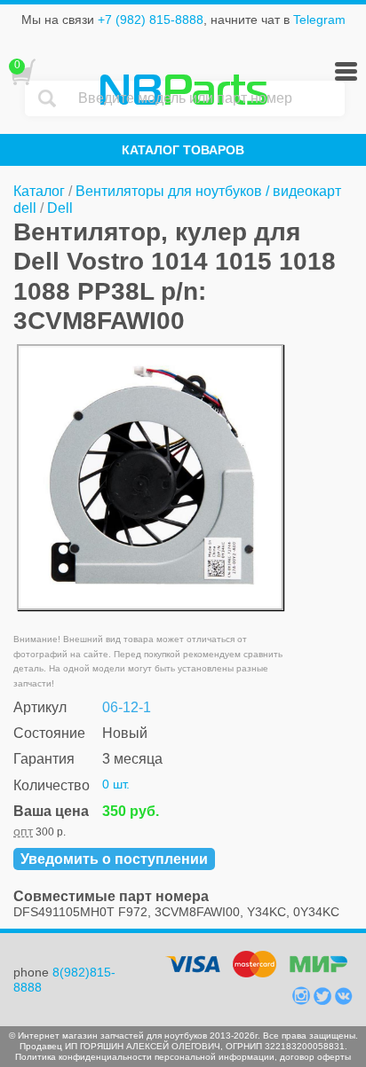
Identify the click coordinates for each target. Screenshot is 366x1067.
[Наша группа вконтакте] (344, 1000)
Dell (60, 208)
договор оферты (315, 1057)
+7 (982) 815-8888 (150, 19)
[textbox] (207, 98)
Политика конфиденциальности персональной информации (144, 1057)
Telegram (319, 19)
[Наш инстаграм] (303, 1000)
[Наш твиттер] (324, 1000)
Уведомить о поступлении (114, 859)
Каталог (39, 191)
